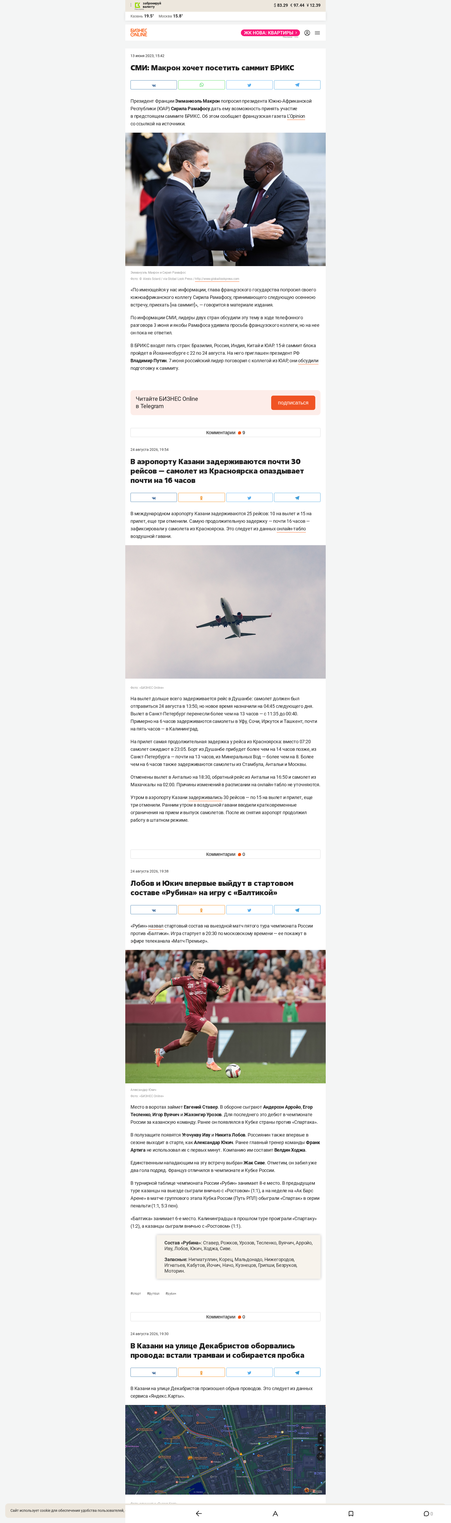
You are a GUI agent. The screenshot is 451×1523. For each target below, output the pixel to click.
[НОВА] (269, 32)
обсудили (308, 360)
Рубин (170, 1293)
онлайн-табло (291, 528)
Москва (165, 16)
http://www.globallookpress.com (217, 279)
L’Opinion (296, 116)
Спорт (136, 1293)
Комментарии (225, 432)
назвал (155, 926)
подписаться (293, 403)
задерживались (205, 797)
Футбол (153, 1293)
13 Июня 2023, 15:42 (147, 56)
